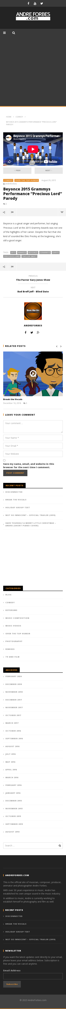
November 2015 (14, 808)
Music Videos (13, 625)
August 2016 (12, 746)
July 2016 (10, 754)
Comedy (8, 180)
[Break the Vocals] (33, 373)
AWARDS (22, 252)
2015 (13, 252)
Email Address (12, 970)
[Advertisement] (33, 71)
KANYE (56, 252)
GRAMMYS (45, 252)
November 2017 (14, 707)
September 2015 (14, 824)
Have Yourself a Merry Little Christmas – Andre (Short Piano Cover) (30, 524)
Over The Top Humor (26, 180)
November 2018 (14, 692)
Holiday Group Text (17, 507)
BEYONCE (33, 252)
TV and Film (12, 657)
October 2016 (13, 731)
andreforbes (11, 183)
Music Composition (17, 618)
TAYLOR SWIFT (29, 256)
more (62, 212)
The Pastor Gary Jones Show (33, 278)
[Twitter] (41, 3)
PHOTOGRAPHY (13, 641)
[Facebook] (28, 3)
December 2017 (13, 700)
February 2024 (13, 676)
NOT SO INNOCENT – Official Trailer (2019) (30, 515)
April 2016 (11, 769)
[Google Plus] (38, 332)
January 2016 (13, 793)
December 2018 (13, 684)
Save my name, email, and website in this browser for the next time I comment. (28, 465)
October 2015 (13, 816)
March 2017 (11, 723)
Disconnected (14, 492)
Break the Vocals (12, 399)
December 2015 (13, 800)
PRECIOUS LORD (12, 256)
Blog (8, 594)
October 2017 (13, 715)
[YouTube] (35, 3)
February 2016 (13, 785)
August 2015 (12, 832)
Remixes (10, 649)
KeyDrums (11, 610)
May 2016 (10, 762)
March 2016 (11, 777)
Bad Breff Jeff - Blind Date (33, 290)
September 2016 (14, 738)
